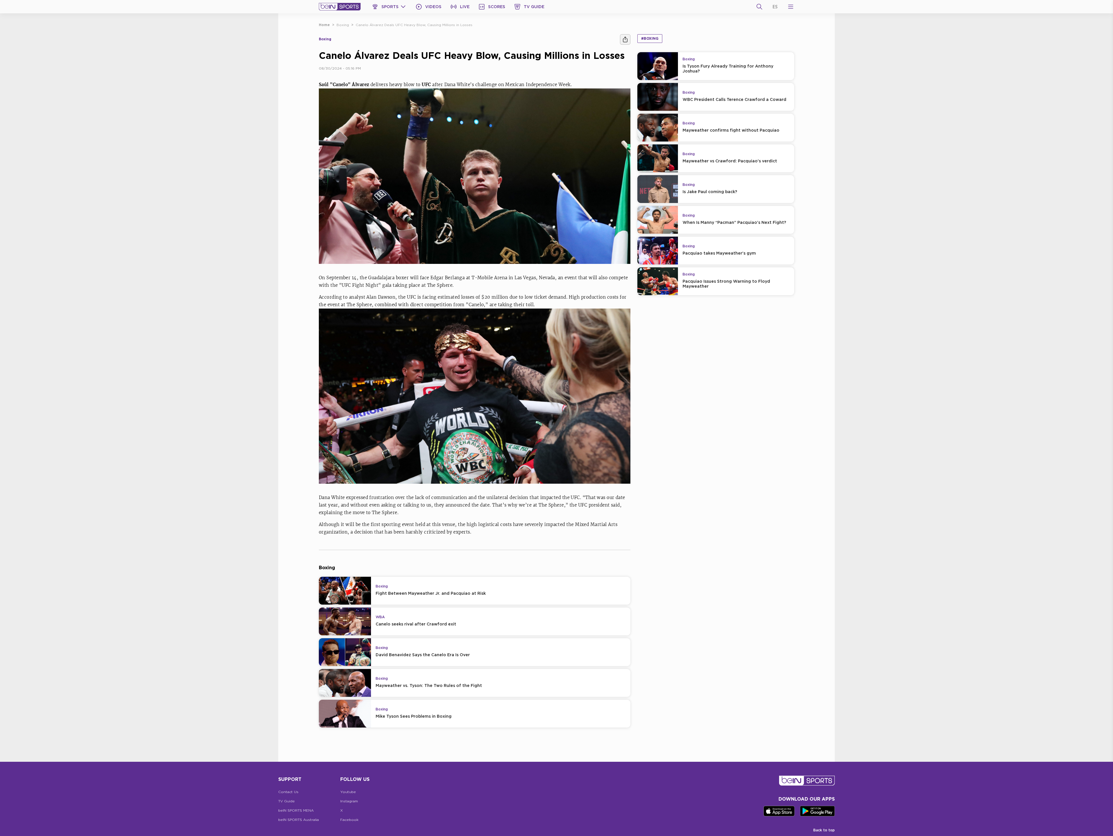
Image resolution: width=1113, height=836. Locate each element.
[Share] (625, 39)
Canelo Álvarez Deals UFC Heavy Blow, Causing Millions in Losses (414, 25)
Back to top (824, 830)
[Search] (759, 6)
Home (324, 25)
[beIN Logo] (340, 6)
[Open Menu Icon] (790, 6)
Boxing (343, 25)
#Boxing (650, 38)
